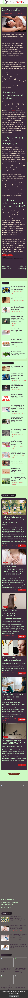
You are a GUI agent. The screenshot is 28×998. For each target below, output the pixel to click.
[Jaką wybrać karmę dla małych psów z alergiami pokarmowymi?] (6, 398)
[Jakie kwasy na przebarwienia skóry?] (14, 648)
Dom (25, 370)
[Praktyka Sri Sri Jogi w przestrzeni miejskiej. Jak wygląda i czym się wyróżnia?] (14, 507)
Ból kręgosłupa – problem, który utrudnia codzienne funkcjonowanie (17, 308)
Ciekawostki (14, 348)
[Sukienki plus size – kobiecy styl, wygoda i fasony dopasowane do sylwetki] (5, 947)
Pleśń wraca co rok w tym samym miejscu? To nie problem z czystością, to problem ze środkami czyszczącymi (17, 408)
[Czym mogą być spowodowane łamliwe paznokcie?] (6, 332)
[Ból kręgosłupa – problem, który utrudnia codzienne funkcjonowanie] (6, 310)
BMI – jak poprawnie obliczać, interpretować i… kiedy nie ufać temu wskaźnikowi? (18, 288)
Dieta (13, 293)
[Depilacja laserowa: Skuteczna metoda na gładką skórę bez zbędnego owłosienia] (6, 444)
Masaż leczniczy (11, 110)
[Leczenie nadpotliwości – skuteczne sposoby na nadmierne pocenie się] (7, 979)
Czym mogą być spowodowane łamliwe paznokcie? (16, 330)
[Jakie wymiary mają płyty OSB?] (6, 368)
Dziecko (13, 325)
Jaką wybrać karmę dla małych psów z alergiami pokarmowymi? (17, 396)
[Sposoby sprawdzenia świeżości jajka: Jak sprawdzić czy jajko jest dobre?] (6, 344)
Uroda (18, 13)
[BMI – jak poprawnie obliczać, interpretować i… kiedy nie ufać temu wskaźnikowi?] (6, 290)
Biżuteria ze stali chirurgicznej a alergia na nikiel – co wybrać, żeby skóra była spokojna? (18, 927)
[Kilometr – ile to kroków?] (6, 463)
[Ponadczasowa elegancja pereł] (6, 300)
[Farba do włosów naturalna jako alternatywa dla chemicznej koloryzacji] (14, 601)
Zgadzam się (14, 996)
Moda (13, 302)
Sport (13, 465)
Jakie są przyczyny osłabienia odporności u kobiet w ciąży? (17, 386)
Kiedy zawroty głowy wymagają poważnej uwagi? (6, 970)
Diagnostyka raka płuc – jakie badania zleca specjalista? (12, 697)
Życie (13, 401)
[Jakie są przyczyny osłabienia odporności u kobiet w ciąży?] (6, 388)
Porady (13, 457)
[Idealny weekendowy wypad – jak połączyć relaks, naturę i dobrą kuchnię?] (21, 979)
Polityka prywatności (6, 907)
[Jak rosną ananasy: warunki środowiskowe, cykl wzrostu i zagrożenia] (6, 481)
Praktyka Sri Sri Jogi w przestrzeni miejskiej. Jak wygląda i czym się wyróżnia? (17, 918)
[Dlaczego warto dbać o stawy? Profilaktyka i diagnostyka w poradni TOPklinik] (6, 421)
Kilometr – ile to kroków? (17, 461)
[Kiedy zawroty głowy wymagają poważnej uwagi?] (7, 962)
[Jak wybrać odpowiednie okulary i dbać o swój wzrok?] (6, 455)
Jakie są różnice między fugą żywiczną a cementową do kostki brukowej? (18, 431)
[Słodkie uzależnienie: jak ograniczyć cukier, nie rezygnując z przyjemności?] (21, 962)
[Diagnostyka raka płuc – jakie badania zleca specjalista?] (14, 685)
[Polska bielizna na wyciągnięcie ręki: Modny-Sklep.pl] (6, 471)
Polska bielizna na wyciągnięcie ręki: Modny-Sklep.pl (17, 470)
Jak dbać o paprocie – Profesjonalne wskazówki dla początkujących (18, 353)
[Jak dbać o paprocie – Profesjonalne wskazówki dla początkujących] (6, 354)
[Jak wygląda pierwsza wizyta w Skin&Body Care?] (14, 731)
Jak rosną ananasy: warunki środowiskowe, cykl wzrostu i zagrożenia (18, 479)
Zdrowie (20, 13)
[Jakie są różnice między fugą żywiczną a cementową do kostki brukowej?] (6, 433)
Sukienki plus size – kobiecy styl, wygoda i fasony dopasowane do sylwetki (18, 946)
